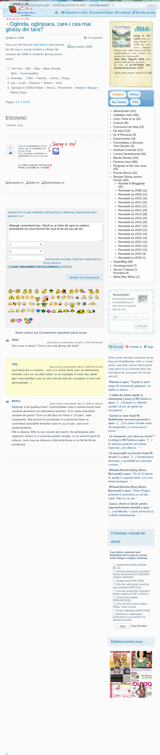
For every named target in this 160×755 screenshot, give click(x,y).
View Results (138, 626)
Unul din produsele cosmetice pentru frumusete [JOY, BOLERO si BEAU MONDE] (131, 574)
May (11, 37)
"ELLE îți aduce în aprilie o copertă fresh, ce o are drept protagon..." (130, 477)
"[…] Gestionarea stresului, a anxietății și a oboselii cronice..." (130, 460)
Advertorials (121, 111)
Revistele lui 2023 (130, 249)
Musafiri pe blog (145, 12)
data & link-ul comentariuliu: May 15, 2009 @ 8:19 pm (76, 367)
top (20, 125)
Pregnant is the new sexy (129, 165)
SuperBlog (120, 261)
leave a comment (35, 153)
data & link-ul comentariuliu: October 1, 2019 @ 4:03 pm (75, 342)
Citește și (135, 346)
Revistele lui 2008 (130, 190)
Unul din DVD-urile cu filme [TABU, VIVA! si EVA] (130, 605)
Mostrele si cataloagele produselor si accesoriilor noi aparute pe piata (129, 617)
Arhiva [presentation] (134, 94)
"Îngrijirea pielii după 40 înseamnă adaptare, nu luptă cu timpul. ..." (129, 385)
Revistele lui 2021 (130, 241)
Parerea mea (122, 161)
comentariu (32, 146)
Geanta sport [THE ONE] (130, 580)
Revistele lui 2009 (130, 194)
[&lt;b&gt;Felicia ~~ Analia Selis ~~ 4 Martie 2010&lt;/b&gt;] (141, 652)
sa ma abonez (28, 267)
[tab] (118, 94)
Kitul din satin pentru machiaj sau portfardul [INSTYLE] (131, 586)
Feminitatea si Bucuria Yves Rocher (128, 144)
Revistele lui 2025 (130, 257)
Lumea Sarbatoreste (126, 153)
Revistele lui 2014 (130, 214)
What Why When (124, 276)
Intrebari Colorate (124, 149)
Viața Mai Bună (99, 5)
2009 (21, 37)
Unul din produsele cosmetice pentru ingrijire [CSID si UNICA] (131, 592)
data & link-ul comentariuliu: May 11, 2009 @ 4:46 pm (76, 403)
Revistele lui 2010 (130, 198)
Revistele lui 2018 (130, 230)
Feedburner (127, 361)
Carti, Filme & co (124, 118)
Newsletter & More (76, 12)
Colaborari (124, 12)
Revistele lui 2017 (130, 226)
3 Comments (95, 37)
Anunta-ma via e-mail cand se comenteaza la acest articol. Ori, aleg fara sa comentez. (54, 263)
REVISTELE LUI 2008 (19, 19)
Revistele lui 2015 (130, 218)
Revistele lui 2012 (130, 206)
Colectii (118, 122)
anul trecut (40, 44)
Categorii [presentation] (118, 94)
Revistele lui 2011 (129, 202)
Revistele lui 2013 (130, 210)
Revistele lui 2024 (130, 253)
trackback (37, 148)
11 (15, 37)
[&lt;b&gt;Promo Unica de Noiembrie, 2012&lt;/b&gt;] (141, 668)
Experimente (121, 138)
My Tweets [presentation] (119, 102)
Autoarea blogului (103, 12)
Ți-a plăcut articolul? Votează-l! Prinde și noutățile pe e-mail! (34, 166)
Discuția (117, 346)
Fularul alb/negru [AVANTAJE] (133, 610)
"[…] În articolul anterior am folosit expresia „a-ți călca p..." (130, 443)
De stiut (118, 130)
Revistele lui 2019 (130, 234)
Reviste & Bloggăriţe (131, 183)
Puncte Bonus (122, 172)
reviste (11, 125)
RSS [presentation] (135, 102)
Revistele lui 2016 (130, 222)
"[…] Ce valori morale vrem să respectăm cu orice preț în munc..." (130, 426)
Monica (16, 401)
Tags (150, 346)
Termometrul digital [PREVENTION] (125, 599)
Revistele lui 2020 (130, 238)
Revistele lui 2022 (130, 245)
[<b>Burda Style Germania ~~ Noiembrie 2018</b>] (141, 683)
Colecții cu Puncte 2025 (69, 5)
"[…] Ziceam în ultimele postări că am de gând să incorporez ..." (127, 406)
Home (56, 13)
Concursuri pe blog (125, 126)
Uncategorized (122, 265)
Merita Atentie (122, 157)
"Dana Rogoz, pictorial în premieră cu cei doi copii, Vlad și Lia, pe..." (129, 494)
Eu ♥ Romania (122, 134)
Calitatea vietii (122, 115)
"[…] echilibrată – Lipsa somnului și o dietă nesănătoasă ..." (130, 511)
